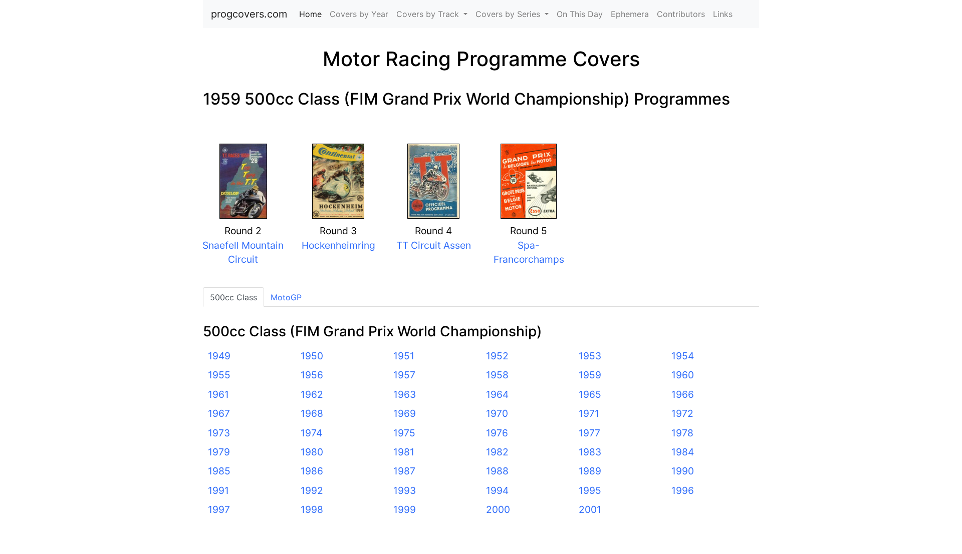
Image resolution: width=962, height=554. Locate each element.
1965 (590, 394)
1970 (497, 413)
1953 (590, 356)
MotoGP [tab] (286, 297)
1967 (219, 413)
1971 (589, 413)
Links (723, 14)
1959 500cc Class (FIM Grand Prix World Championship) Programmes (466, 99)
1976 (497, 433)
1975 (404, 433)
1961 (218, 394)
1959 (590, 375)
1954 (682, 356)
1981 (403, 452)
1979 (219, 452)
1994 (497, 490)
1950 (312, 356)
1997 (219, 509)
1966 (682, 394)
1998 (312, 509)
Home (312, 14)
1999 (404, 509)
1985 (219, 471)
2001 (590, 509)
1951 (403, 356)
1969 (404, 413)
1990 (682, 471)
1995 (590, 490)
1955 (219, 375)
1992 (312, 490)
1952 (497, 356)
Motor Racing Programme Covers (481, 59)
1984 (682, 452)
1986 (312, 471)
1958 (497, 375)
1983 (590, 452)
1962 (312, 394)
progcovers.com (249, 14)
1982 (497, 452)
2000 (498, 509)
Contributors (681, 14)
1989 (590, 471)
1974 (311, 433)
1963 (404, 394)
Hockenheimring (338, 245)
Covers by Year (359, 14)
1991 (218, 490)
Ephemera (630, 14)
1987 (404, 471)
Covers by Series (509, 14)
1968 (312, 413)
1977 (589, 433)
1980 (312, 452)
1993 (404, 490)
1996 (682, 490)
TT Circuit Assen (433, 245)
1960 (682, 375)
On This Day (580, 14)
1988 (497, 471)
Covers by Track (428, 14)
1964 (497, 394)
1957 (404, 375)
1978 (682, 433)
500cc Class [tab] (233, 297)
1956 (312, 375)
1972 (682, 413)
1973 (219, 433)
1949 (219, 356)
